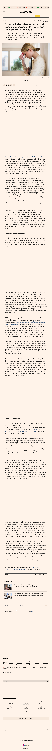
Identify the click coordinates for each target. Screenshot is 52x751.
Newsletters (25, 740)
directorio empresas (41, 708)
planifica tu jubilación (11, 708)
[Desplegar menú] (4, 11)
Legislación (7, 605)
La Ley (45, 21)
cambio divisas (26, 708)
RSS (22, 740)
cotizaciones (11, 713)
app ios (26, 713)
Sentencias (24, 605)
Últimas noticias (7, 658)
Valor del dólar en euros (45, 7)
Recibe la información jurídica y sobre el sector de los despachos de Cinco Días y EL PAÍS (24, 574)
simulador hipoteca (26, 703)
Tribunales (19, 605)
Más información (8, 611)
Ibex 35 (5, 7)
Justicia (33, 605)
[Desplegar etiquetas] (46, 605)
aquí (32, 611)
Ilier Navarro (26, 80)
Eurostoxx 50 (33, 7)
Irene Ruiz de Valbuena (18, 588)
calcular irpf (11, 703)
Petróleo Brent (22, 7)
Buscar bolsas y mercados (9, 677)
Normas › (45, 578)
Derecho (29, 605)
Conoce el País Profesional (26, 718)
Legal (5, 21)
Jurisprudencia (13, 605)
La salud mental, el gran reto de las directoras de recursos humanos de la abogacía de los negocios (28, 594)
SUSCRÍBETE (37, 15)
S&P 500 (13, 7)
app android (41, 713)
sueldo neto (41, 703)
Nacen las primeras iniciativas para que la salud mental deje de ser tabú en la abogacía (28, 585)
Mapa (20, 740)
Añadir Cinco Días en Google (43, 85)
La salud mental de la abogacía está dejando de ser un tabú (24, 157)
